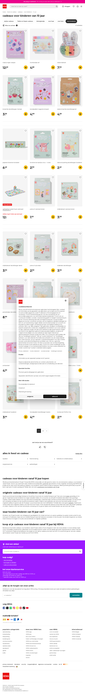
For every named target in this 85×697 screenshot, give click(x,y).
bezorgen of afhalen (10, 562)
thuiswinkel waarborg (9, 666)
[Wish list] (74, 6)
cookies (55, 664)
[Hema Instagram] (14, 608)
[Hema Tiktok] (24, 608)
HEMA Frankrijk (76, 636)
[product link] (15, 44)
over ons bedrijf (54, 632)
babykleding (6, 636)
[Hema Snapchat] (17, 608)
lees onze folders (30, 636)
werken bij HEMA (54, 634)
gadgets (71, 503)
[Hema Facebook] (4, 608)
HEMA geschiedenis (55, 641)
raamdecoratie (7, 646)
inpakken (5, 458)
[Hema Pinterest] (20, 608)
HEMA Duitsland (76, 634)
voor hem (61, 21)
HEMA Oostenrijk (76, 639)
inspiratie (28, 655)
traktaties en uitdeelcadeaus (65, 458)
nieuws (28, 657)
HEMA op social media (32, 641)
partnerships (53, 653)
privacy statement (8, 664)
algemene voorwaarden (45, 664)
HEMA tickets (29, 650)
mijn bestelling (8, 560)
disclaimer (17, 664)
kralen (68, 496)
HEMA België (75, 632)
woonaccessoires (7, 641)
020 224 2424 (7, 572)
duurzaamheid (53, 636)
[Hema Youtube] (27, 608)
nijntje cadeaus (9, 21)
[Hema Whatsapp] (10, 608)
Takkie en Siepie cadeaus (25, 21)
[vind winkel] (80, 551)
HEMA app (29, 632)
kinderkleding (6, 634)
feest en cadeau (11, 12)
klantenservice (54, 646)
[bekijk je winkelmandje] (78, 6)
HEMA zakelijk (53, 643)
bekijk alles (79, 453)
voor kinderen (28, 12)
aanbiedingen (33, 464)
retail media (53, 655)
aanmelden (76, 595)
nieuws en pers (54, 639)
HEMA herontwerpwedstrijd (33, 643)
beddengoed (6, 639)
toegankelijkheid (32, 664)
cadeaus (20, 12)
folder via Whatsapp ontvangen (34, 639)
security (23, 664)
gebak (4, 650)
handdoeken (6, 643)
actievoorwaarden (55, 648)
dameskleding (6, 632)
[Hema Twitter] (7, 608)
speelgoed (6, 648)
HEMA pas (28, 634)
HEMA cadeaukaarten (32, 648)
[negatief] (45, 447)
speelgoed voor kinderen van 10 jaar (48, 487)
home (4, 12)
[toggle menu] (81, 6)
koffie (4, 653)
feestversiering (34, 458)
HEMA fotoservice (31, 646)
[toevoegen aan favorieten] (25, 30)
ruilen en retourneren (10, 565)
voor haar (51, 21)
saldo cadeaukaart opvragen (57, 650)
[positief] (40, 447)
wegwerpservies (7, 464)
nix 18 (60, 664)
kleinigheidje (41, 21)
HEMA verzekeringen (32, 653)
